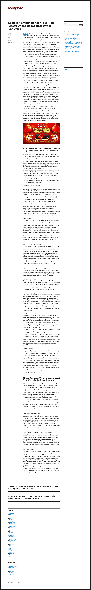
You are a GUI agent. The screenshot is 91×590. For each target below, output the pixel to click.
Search (65, 23)
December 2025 (12, 523)
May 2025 (11, 532)
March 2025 (11, 535)
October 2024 (12, 541)
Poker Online (56, 13)
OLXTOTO (18, 582)
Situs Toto (66, 69)
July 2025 (11, 530)
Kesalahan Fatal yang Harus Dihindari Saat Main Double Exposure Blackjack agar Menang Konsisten (73, 51)
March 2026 (11, 519)
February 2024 (12, 552)
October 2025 (12, 526)
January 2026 (12, 522)
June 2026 (11, 515)
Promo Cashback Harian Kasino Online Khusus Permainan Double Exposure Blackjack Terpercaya (72, 40)
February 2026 (12, 521)
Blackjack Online (47, 13)
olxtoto (65, 82)
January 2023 (11, 556)
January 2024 (12, 553)
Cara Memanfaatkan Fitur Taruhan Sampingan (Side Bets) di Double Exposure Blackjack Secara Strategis (73, 36)
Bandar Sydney (38, 13)
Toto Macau (14, 42)
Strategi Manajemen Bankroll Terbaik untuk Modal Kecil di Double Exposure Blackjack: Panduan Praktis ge (73, 43)
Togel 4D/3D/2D (65, 13)
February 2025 (12, 536)
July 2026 (11, 514)
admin (9, 37)
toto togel (66, 75)
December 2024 (12, 539)
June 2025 (11, 531)
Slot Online (11, 572)
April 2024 (11, 549)
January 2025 (12, 537)
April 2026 (11, 518)
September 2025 (12, 527)
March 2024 (11, 550)
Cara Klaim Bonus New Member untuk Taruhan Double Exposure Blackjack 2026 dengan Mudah (73, 47)
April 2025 (11, 534)
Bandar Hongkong (19, 13)
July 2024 (11, 545)
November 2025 (12, 524)
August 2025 (11, 528)
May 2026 (11, 517)
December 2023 (12, 554)
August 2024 (11, 544)
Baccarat (10, 13)
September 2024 (12, 543)
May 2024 (11, 548)
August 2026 (11, 513)
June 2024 (11, 547)
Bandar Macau (28, 13)
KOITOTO (25, 33)
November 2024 (12, 540)
